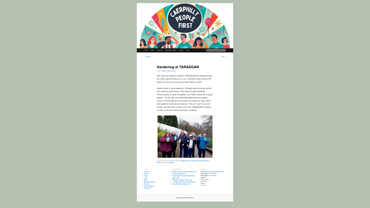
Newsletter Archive (170, 50)
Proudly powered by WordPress (185, 198)
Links (187, 50)
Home (146, 50)
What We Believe (149, 186)
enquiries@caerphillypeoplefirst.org (214, 171)
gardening (194, 161)
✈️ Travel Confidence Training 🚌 (182, 180)
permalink (171, 162)
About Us (159, 50)
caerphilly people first (185, 161)
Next (224, 56)
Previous (147, 56)
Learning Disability (203, 161)
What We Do (147, 188)
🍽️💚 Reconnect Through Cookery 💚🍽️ (184, 182)
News (152, 50)
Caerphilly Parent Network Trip (181, 184)
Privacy (146, 184)
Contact (181, 50)
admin (173, 71)
